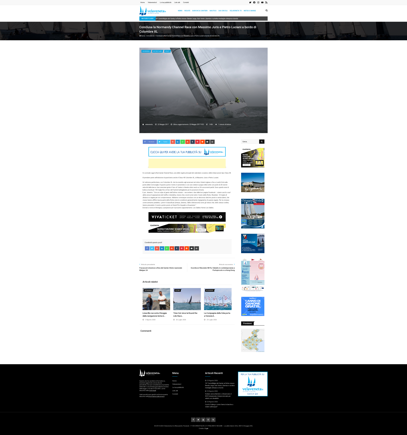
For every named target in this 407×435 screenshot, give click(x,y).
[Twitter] (152, 248)
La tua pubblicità (165, 2)
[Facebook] (147, 248)
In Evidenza (150, 36)
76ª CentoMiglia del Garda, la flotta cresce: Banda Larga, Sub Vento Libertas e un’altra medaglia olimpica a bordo (220, 385)
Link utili (177, 2)
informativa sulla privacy (156, 396)
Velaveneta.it (152, 2)
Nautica (213, 11)
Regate (187, 11)
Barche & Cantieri (200, 11)
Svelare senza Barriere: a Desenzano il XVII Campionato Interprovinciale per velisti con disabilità (218, 396)
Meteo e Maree (250, 11)
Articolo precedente (148, 264)
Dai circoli (223, 11)
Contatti (186, 2)
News (180, 11)
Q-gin (206, 428)
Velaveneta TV (236, 11)
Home (142, 2)
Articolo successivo (226, 264)
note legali (152, 390)
